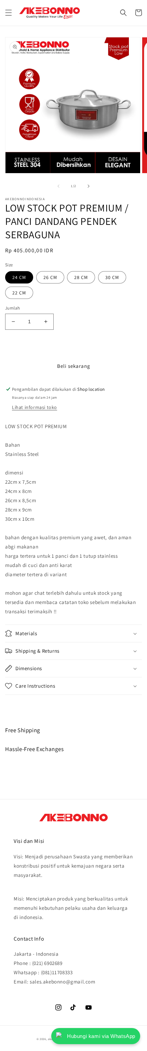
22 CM (19, 293)
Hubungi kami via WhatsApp (101, 1036)
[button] (8, 12)
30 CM (112, 277)
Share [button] (19, 704)
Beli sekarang (73, 366)
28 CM (81, 277)
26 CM (50, 277)
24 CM (19, 277)
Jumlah (12, 308)
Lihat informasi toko (34, 407)
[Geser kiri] (58, 186)
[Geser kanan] (88, 186)
